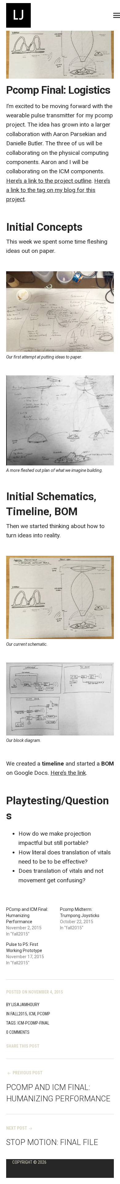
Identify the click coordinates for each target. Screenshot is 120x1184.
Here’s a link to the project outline (48, 180)
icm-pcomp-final (33, 1023)
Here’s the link (68, 772)
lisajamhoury (25, 1004)
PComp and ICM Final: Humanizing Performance (27, 915)
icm (32, 1013)
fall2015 (18, 1013)
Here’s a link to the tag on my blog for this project (58, 190)
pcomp (43, 1013)
